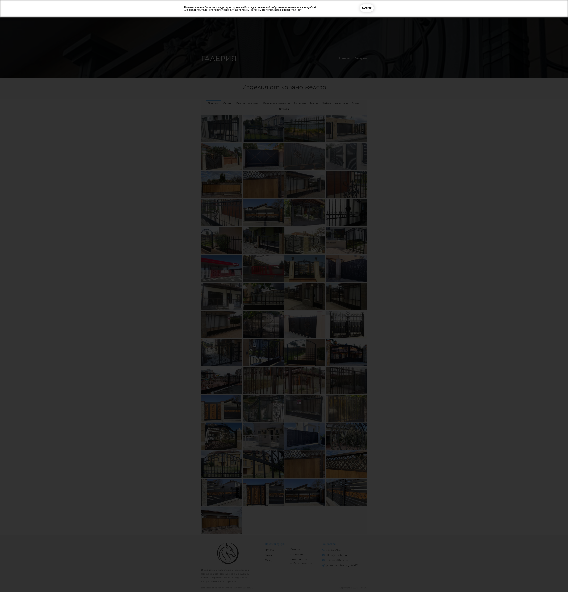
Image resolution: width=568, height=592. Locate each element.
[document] (284, 296)
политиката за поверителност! (284, 9)
